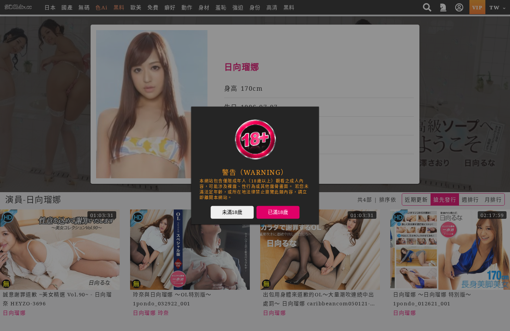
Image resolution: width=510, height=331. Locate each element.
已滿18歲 (278, 212)
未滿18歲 (232, 212)
